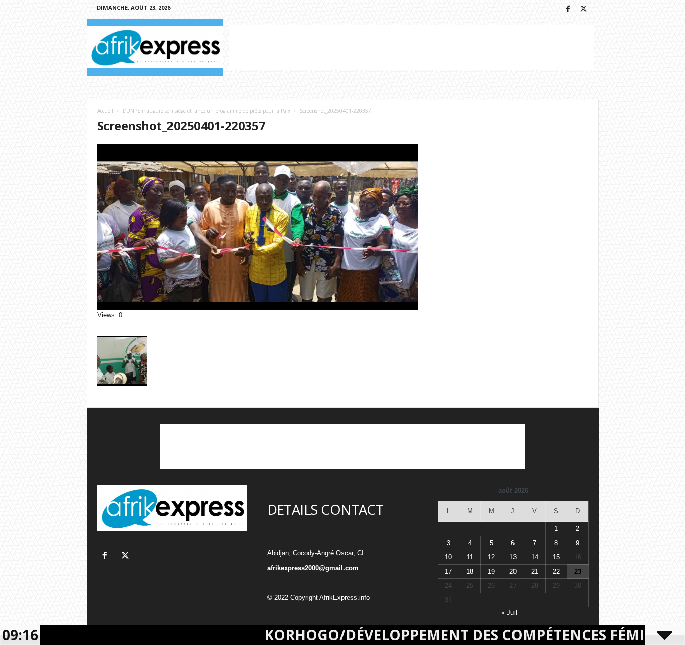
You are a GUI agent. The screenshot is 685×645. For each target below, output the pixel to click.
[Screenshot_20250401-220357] (257, 227)
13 (513, 557)
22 (556, 571)
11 (470, 557)
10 (448, 557)
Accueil (105, 110)
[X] (584, 9)
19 (491, 571)
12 (491, 557)
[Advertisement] (411, 47)
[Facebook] (568, 9)
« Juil (509, 612)
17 (448, 571)
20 (513, 571)
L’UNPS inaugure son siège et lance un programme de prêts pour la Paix (206, 110)
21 (534, 571)
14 (534, 557)
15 (556, 557)
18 (469, 571)
